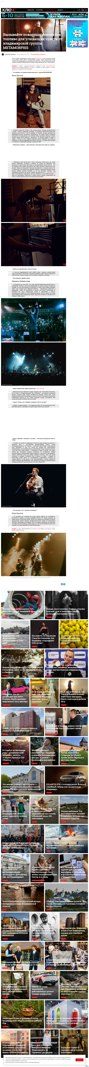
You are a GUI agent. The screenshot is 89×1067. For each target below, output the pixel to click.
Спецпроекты (50, 10)
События (30, 10)
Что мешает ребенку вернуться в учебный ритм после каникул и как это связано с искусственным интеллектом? (22, 780)
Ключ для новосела (52, 734)
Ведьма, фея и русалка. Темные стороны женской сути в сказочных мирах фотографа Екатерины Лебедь (66, 605)
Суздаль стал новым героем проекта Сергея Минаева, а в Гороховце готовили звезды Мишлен (66, 897)
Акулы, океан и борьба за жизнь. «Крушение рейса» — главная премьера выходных (66, 839)
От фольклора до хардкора (38, 54)
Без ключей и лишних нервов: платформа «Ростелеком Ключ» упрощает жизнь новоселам (66, 722)
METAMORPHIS (39, 58)
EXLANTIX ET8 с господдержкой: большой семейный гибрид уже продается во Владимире (66, 780)
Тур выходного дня (8, 646)
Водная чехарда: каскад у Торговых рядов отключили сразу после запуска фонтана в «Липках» (22, 663)
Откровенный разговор (38, 880)
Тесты (63, 646)
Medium (51, 172)
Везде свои (6, 763)
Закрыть (79, 1060)
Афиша (60, 10)
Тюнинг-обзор (6, 704)
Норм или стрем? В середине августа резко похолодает (74, 1043)
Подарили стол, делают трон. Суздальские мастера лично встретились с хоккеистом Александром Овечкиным (66, 956)
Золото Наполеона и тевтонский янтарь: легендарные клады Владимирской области (22, 897)
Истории (39, 10)
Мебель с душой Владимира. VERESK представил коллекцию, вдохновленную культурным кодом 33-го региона (66, 1014)
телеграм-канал (50, 66)
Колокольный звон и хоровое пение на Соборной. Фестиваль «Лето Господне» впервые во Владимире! (22, 839)
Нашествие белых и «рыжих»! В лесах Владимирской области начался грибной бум (22, 1014)
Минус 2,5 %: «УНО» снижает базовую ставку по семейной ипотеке (22, 722)
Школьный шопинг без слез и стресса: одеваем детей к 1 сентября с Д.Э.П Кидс (22, 956)
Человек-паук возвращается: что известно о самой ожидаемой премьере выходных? (22, 605)
